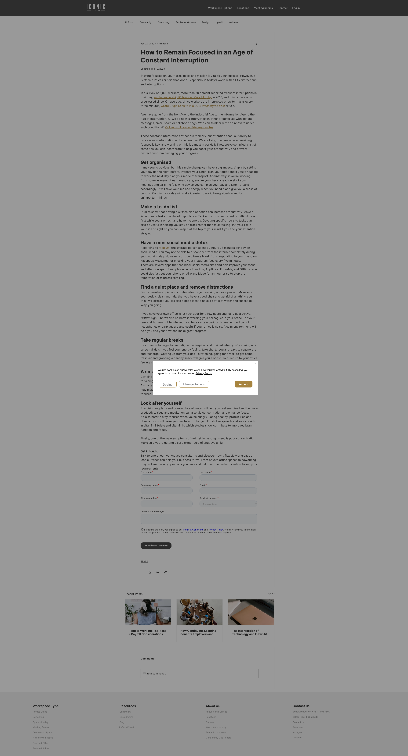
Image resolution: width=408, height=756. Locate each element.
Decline (167, 384)
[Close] (256, 364)
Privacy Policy (204, 373)
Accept (243, 384)
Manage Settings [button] (194, 384)
